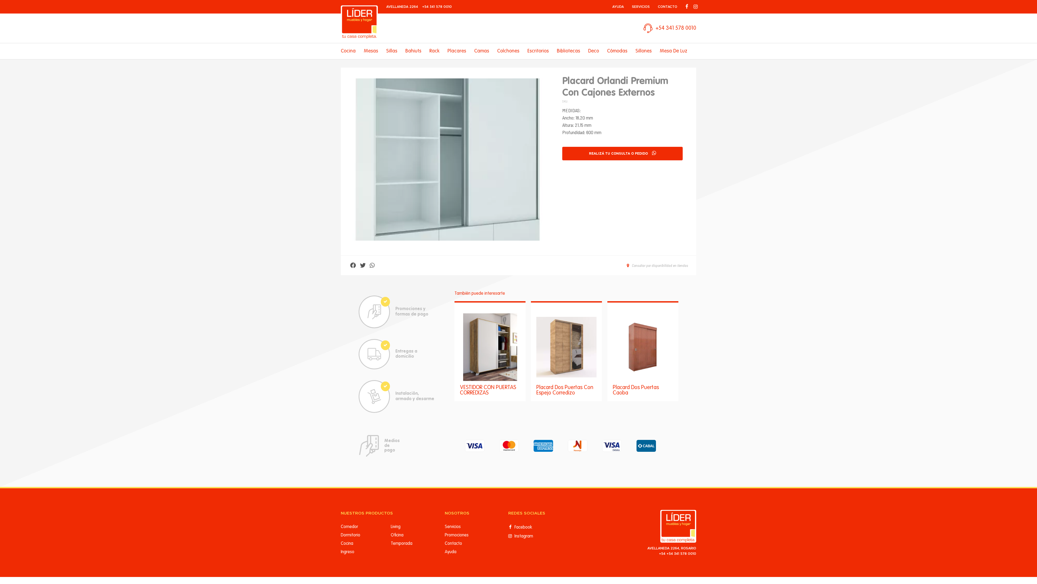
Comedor (349, 527)
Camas (481, 51)
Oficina (397, 535)
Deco (593, 51)
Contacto (667, 6)
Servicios (641, 6)
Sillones (643, 51)
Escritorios (538, 51)
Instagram (523, 536)
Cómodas (617, 51)
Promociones (457, 535)
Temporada (401, 544)
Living (395, 527)
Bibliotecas (568, 51)
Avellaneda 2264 (402, 6)
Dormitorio (350, 535)
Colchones (508, 51)
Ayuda (618, 6)
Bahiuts (413, 51)
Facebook (522, 527)
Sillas (391, 51)
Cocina (348, 51)
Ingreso (347, 552)
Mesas (371, 51)
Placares (456, 51)
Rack (434, 51)
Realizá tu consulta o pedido (618, 153)
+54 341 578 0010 (437, 6)
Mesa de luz (673, 51)
